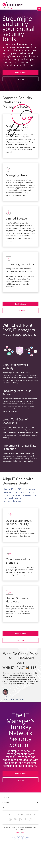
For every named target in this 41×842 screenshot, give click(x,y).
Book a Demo (20, 72)
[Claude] (15, 820)
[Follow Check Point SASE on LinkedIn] (22, 837)
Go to (10, 8)
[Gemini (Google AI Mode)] (25, 820)
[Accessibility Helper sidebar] (39, 9)
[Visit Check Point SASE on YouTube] (26, 837)
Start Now (20, 79)
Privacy (17, 832)
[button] (37, 4)
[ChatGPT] (10, 820)
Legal (24, 832)
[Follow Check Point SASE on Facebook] (14, 837)
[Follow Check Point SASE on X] (18, 837)
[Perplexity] (20, 820)
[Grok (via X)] (30, 820)
